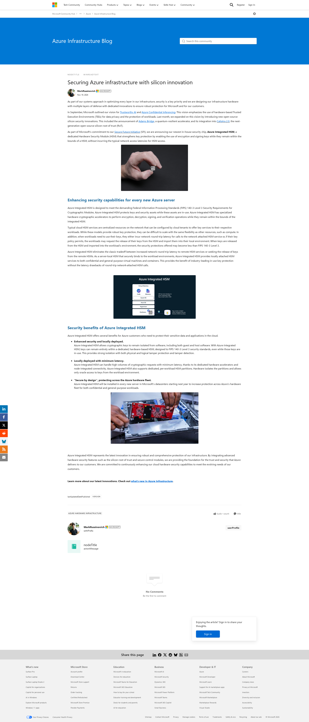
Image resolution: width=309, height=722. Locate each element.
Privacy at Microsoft (250, 687)
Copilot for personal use (35, 692)
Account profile (76, 671)
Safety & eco (231, 717)
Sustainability (247, 708)
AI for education (119, 708)
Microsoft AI (159, 671)
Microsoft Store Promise (80, 702)
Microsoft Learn (205, 682)
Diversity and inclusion (251, 697)
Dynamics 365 (159, 682)
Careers (245, 671)
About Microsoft (248, 677)
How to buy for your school (123, 692)
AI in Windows (31, 697)
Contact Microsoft (162, 717)
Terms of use (204, 717)
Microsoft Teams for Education (125, 682)
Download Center (77, 677)
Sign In (251, 4)
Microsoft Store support (80, 682)
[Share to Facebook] (159, 654)
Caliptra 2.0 (223, 121)
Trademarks (217, 717)
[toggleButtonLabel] (254, 13)
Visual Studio (204, 708)
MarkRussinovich (86, 90)
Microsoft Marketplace (208, 697)
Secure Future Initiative (127, 131)
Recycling (243, 717)
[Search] (232, 5)
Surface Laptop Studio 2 (35, 682)
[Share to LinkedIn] (154, 654)
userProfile (233, 527)
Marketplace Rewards (207, 702)
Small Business (160, 708)
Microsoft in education (122, 671)
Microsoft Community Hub (63, 13)
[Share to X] (165, 654)
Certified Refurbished (79, 697)
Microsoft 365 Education (122, 687)
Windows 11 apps (32, 708)
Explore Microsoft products (36, 702)
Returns (74, 687)
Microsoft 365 (159, 687)
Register (241, 4)
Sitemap (148, 717)
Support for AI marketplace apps (212, 687)
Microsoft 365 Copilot (162, 702)
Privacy (176, 717)
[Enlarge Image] (154, 168)
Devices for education (121, 677)
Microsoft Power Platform (164, 692)
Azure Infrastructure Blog (104, 13)
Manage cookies (189, 717)
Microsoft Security (161, 677)
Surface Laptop (31, 677)
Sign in (208, 634)
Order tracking (76, 692)
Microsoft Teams (160, 697)
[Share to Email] (186, 654)
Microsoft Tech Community (209, 692)
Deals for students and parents (125, 702)
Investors (245, 692)
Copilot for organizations (35, 687)
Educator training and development (127, 697)
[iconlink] (74, 546)
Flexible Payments (78, 708)
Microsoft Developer (207, 677)
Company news (248, 682)
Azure (88, 13)
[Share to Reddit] (170, 654)
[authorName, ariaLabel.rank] (72, 93)
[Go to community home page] (54, 4)
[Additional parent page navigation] (80, 13)
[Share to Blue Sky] (175, 654)
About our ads (256, 717)
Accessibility (247, 702)
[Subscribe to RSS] (181, 654)
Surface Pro (30, 671)
